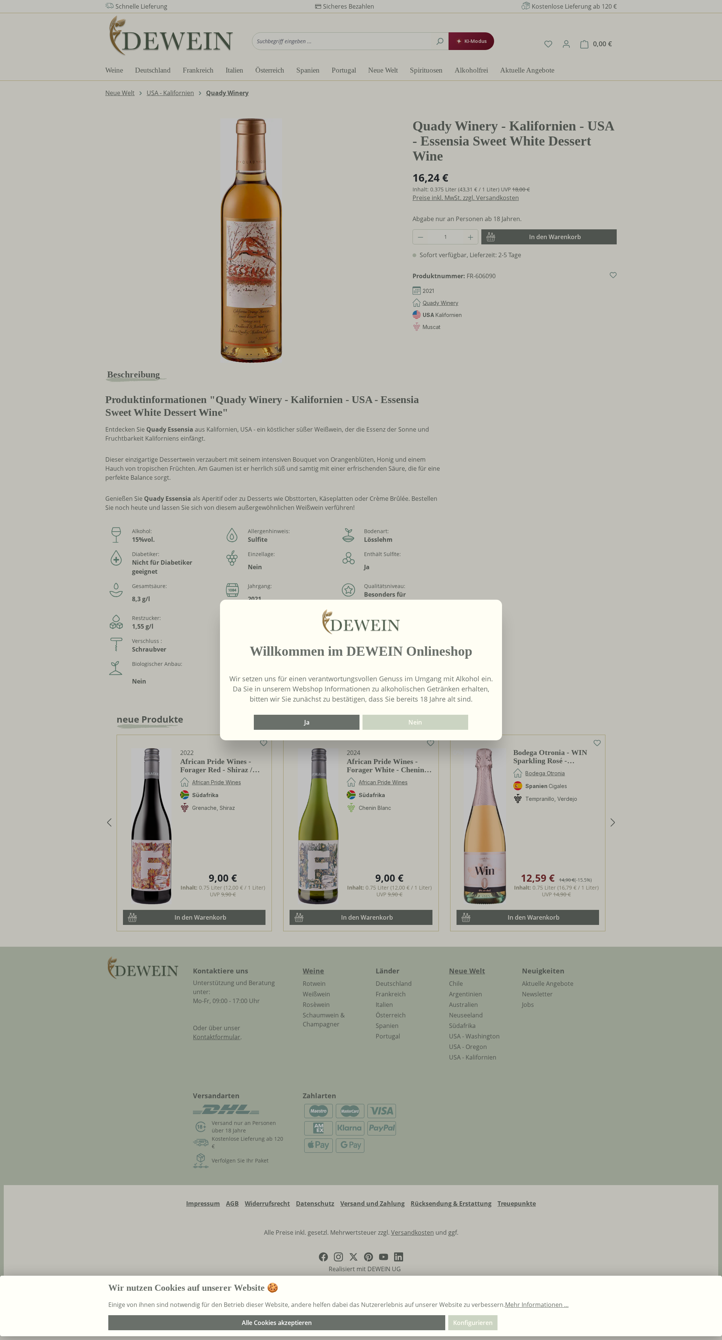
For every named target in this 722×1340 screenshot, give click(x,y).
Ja (306, 722)
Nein (415, 722)
